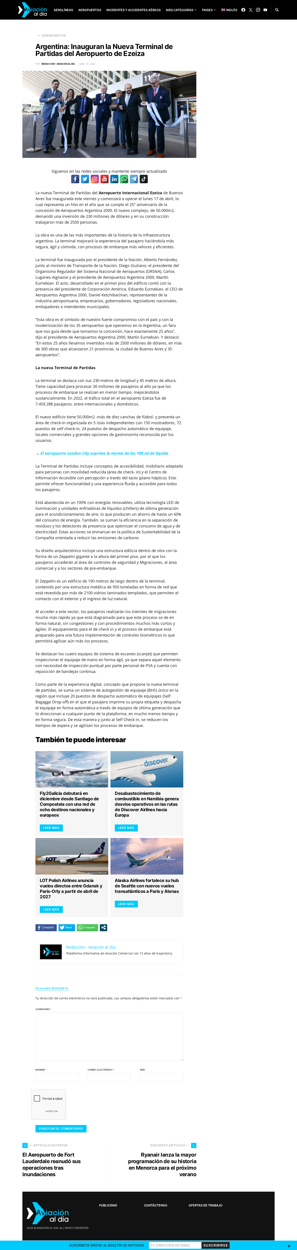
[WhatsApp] (124, 179)
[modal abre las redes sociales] (103, 927)
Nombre (41, 1069)
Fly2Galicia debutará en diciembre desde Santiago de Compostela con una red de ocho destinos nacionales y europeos (69, 804)
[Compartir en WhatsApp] (87, 927)
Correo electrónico (101, 1069)
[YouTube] (265, 10)
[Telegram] (134, 179)
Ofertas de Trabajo (205, 1205)
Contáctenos (155, 1205)
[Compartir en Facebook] (46, 927)
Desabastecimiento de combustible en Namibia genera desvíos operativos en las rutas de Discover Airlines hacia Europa (147, 804)
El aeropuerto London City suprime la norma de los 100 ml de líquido (104, 453)
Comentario (43, 1009)
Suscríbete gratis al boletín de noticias (106, 1245)
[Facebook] (243, 10)
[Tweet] (66, 927)
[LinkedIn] (114, 179)
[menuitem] (226, 10)
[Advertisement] (242, 1112)
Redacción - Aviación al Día (58, 63)
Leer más (51, 827)
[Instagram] (258, 10)
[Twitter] (251, 10)
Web (142, 1069)
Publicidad (108, 1205)
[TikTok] (143, 179)
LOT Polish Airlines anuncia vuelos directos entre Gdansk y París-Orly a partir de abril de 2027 (71, 888)
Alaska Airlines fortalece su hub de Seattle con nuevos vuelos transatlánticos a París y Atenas (147, 886)
